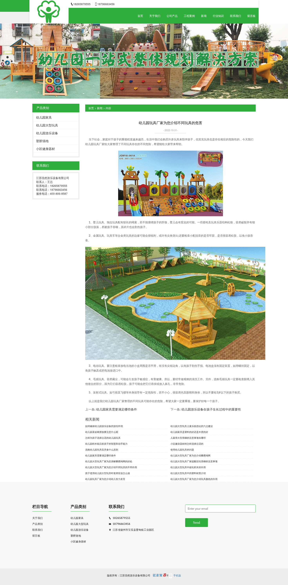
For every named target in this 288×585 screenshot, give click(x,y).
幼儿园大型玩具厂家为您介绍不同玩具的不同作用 (111, 467)
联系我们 (235, 16)
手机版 (177, 575)
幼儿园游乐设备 (47, 133)
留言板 (251, 16)
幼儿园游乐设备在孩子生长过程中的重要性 (211, 409)
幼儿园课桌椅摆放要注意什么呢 (101, 431)
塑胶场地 (42, 141)
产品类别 (37, 524)
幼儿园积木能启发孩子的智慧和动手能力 (106, 443)
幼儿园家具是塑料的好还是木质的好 (189, 431)
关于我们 (154, 16)
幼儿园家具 (44, 117)
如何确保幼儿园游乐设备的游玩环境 (104, 426)
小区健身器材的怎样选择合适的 (186, 443)
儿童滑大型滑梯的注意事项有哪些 (188, 437)
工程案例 (189, 16)
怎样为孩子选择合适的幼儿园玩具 (102, 437)
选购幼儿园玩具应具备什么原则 (101, 449)
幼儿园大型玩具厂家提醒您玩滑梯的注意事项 (193, 461)
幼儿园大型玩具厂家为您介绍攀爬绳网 (190, 455)
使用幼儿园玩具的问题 (182, 449)
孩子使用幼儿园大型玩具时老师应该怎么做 (107, 473)
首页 (140, 16)
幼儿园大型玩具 (47, 125)
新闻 (203, 16)
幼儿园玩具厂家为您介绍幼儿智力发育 (105, 479)
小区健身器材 (45, 148)
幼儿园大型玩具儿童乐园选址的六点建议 (191, 426)
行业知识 (218, 16)
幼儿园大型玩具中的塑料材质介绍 (188, 473)
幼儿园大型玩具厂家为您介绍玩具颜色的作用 (193, 479)
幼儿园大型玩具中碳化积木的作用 (188, 467)
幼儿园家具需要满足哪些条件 (116, 409)
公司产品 (172, 16)
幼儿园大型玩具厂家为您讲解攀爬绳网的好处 (108, 461)
